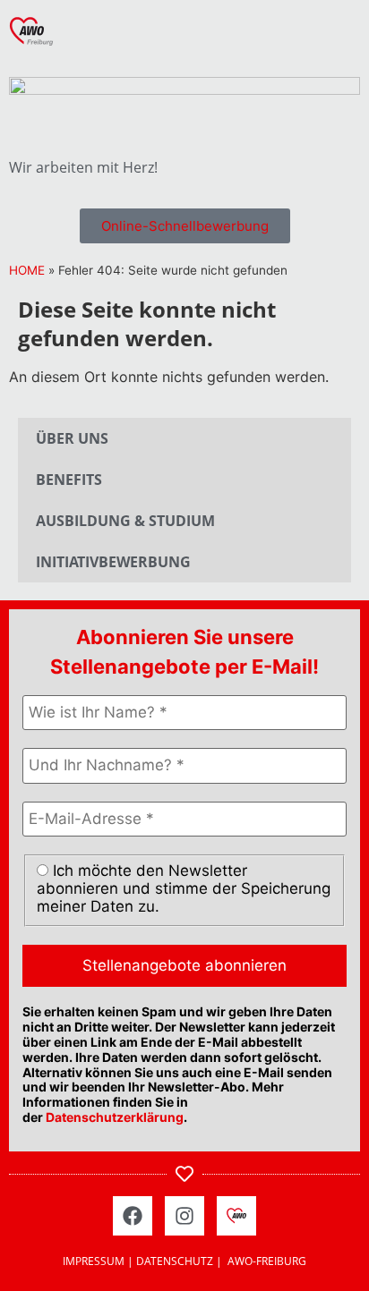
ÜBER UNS (72, 438)
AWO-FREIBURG (266, 1261)
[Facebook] (132, 1216)
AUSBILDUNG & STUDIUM (125, 521)
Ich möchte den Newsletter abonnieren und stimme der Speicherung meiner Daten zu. (183, 889)
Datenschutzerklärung (115, 1117)
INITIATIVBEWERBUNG (113, 562)
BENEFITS (69, 479)
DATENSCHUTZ (174, 1261)
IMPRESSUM (93, 1261)
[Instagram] (184, 1216)
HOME (27, 270)
